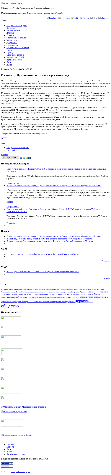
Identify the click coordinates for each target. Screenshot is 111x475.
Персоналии (12, 45)
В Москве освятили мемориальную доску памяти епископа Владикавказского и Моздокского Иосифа (53, 185)
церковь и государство (64, 301)
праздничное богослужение (94, 296)
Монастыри (11, 40)
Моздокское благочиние (17, 147)
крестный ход (12, 150)
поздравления (54, 297)
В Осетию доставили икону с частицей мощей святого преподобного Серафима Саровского (49, 239)
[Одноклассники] (26, 158)
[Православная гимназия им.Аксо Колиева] (16, 435)
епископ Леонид (93, 294)
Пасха (69, 292)
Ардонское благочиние (10, 289)
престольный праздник (11, 301)
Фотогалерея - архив (15, 454)
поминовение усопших (70, 297)
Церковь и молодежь (57, 294)
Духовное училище (51, 289)
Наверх (4, 154)
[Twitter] (23, 158)
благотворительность (73, 294)
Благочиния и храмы (16, 38)
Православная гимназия (17, 47)
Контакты (11, 28)
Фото (8, 62)
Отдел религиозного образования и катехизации (48, 292)
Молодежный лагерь (8, 292)
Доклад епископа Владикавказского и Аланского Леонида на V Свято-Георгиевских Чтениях (49, 241)
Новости (10, 35)
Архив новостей (14, 60)
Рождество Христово (79, 292)
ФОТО (9, 202)
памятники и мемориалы (39, 297)
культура (27, 297)
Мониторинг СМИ (15, 57)
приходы (25, 302)
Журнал (10, 33)
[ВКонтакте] (21, 158)
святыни (31, 302)
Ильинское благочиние (66, 289)
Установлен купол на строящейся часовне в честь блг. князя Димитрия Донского (43, 254)
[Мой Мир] (29, 158)
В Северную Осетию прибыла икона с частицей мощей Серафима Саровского (42, 271)
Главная (10, 444)
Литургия (78, 289)
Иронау (9, 52)
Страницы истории (15, 55)
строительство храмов (44, 301)
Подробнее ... (12, 183)
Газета (9, 50)
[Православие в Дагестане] (14, 411)
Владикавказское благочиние (35, 289)
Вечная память (13, 30)
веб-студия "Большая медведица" (20, 472)
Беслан (22, 289)
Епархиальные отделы (16, 25)
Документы (11, 42)
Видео (9, 64)
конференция (6, 297)
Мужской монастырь (22, 292)
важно (83, 294)
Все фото (106, 261)
